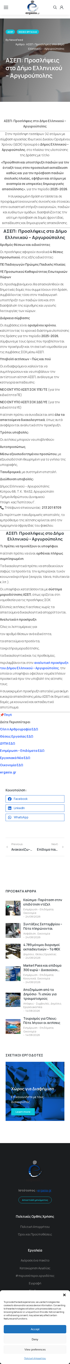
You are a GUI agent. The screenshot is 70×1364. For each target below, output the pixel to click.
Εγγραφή (35, 1283)
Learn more (23, 1112)
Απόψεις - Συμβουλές (36, 1003)
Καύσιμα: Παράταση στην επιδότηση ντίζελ (42, 902)
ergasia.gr (44, 1190)
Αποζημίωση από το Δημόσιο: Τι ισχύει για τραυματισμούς (40, 994)
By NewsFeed (14, 40)
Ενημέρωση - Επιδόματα (38, 909)
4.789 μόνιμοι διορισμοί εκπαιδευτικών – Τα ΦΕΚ (41, 947)
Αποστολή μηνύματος (35, 1200)
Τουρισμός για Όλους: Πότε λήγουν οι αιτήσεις (41, 1020)
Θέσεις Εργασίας (45, 954)
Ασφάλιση (29, 933)
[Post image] (13, 908)
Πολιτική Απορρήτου (35, 1358)
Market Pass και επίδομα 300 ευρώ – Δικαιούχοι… (42, 967)
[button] (64, 1295)
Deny (35, 1339)
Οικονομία (29, 913)
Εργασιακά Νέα (32, 1007)
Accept (35, 1329)
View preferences (35, 1349)
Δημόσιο (28, 954)
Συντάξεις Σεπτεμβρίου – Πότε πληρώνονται (42, 926)
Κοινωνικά (29, 978)
